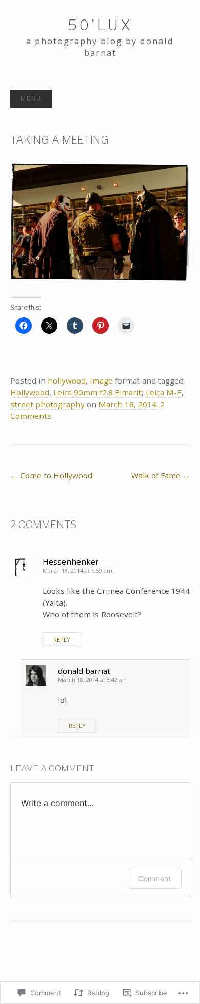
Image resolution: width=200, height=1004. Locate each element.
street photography (47, 404)
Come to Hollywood (51, 475)
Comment (154, 878)
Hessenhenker (71, 561)
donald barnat (84, 671)
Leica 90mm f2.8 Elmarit (97, 392)
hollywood (67, 380)
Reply (61, 640)
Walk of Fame (160, 475)
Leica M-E (164, 392)
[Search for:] (179, 99)
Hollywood (29, 392)
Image (101, 380)
